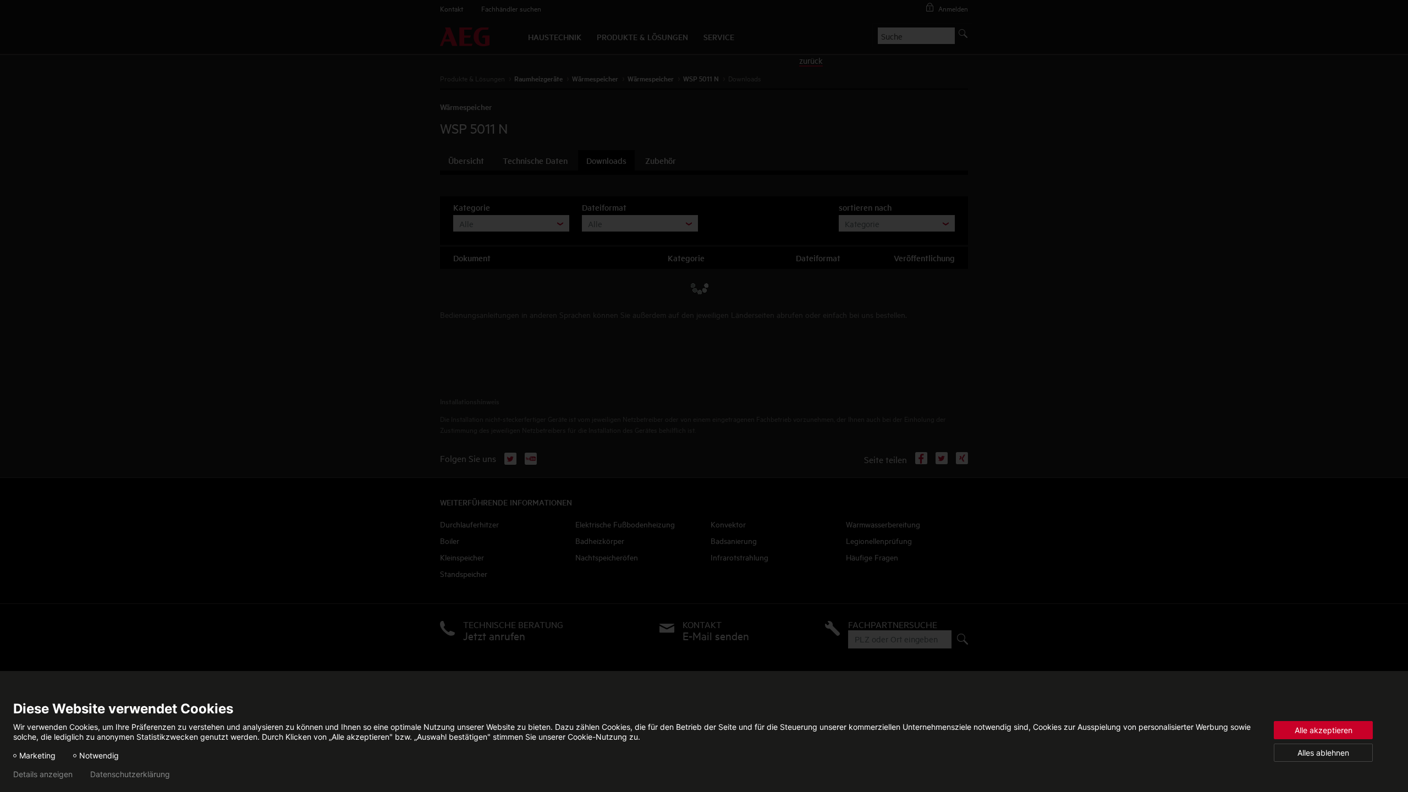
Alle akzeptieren (1323, 730)
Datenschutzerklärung (130, 774)
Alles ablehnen (1323, 752)
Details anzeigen (43, 774)
